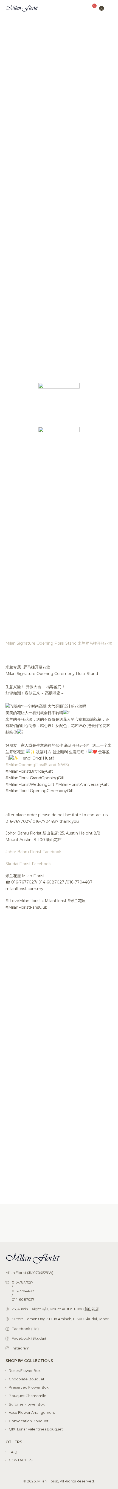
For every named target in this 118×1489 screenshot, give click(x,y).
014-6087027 (23, 1299)
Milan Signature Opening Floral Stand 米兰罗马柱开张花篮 (58, 643)
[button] (111, 8)
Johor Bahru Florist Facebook (33, 851)
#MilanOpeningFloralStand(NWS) (37, 764)
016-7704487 (23, 1291)
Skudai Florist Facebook (28, 863)
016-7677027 (22, 1282)
